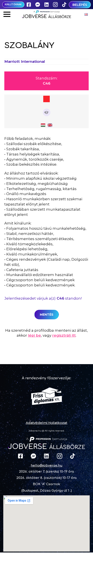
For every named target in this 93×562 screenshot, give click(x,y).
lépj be (34, 335)
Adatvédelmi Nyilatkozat (46, 423)
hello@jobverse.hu (47, 465)
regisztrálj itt (64, 335)
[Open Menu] (6, 14)
